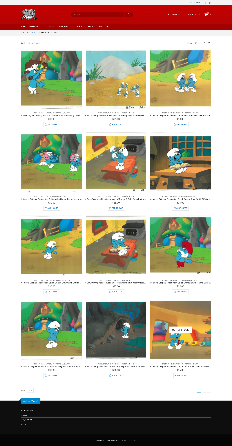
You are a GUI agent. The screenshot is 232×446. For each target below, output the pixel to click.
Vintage (91, 27)
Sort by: (24, 43)
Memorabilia (64, 27)
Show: (189, 43)
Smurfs (67, 113)
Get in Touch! (30, 401)
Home (23, 27)
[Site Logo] (29, 14)
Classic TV (49, 27)
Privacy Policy (28, 410)
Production (38, 113)
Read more (181, 375)
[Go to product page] (51, 79)
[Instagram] (209, 3)
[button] (204, 43)
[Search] (129, 14)
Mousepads (104, 27)
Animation (34, 27)
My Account (195, 3)
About (25, 415)
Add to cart (53, 124)
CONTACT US (192, 14)
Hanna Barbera (57, 113)
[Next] (209, 390)
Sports (79, 27)
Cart (24, 424)
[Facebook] (206, 3)
